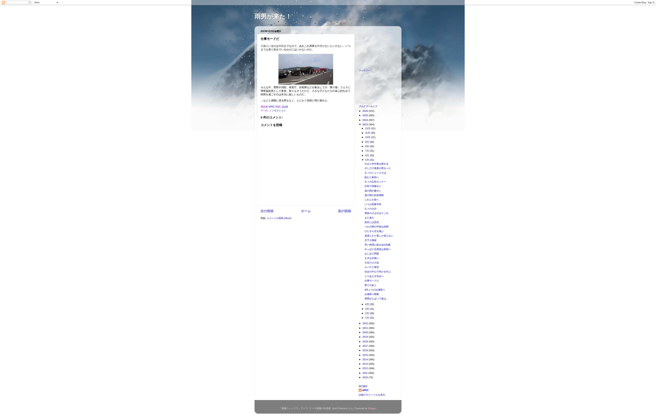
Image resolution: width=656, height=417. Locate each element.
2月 (367, 313)
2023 (366, 124)
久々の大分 (371, 208)
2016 (366, 350)
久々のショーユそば (375, 173)
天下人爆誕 (371, 240)
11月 (368, 133)
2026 (366, 111)
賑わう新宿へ (372, 177)
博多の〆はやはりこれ (376, 213)
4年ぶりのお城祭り (375, 289)
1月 (367, 318)
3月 (367, 309)
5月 (367, 160)
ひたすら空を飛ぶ (374, 231)
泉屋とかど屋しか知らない (379, 235)
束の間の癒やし (373, 191)
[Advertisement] (376, 46)
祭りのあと (371, 285)
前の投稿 (344, 211)
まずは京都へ (372, 258)
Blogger (372, 408)
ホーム (306, 211)
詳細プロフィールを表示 (372, 395)
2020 (366, 332)
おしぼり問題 (372, 253)
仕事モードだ (372, 280)
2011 (365, 373)
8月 (367, 146)
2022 (366, 323)
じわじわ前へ (372, 199)
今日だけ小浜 (372, 262)
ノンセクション (277, 110)
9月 (367, 142)
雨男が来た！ (273, 16)
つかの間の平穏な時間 (376, 226)
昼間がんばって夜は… (376, 298)
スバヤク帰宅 (372, 267)
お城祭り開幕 (372, 294)
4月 (367, 304)
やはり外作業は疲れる (376, 164)
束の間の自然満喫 (374, 195)
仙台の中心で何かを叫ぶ (378, 271)
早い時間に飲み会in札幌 (377, 245)
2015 (366, 355)
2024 (366, 120)
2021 (366, 328)
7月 (367, 151)
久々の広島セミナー (375, 181)
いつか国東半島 (373, 204)
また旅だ (369, 218)
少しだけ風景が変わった (378, 168)
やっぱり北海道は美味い (378, 249)
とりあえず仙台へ (374, 276)
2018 (366, 341)
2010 (366, 377)
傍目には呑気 (372, 222)
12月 (368, 128)
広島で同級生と (373, 186)
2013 (366, 364)
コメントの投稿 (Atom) (279, 218)
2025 (366, 115)
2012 (366, 368)
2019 (366, 337)
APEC (365, 390)
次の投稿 (267, 211)
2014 (366, 359)
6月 (367, 155)
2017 (366, 346)
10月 (368, 137)
